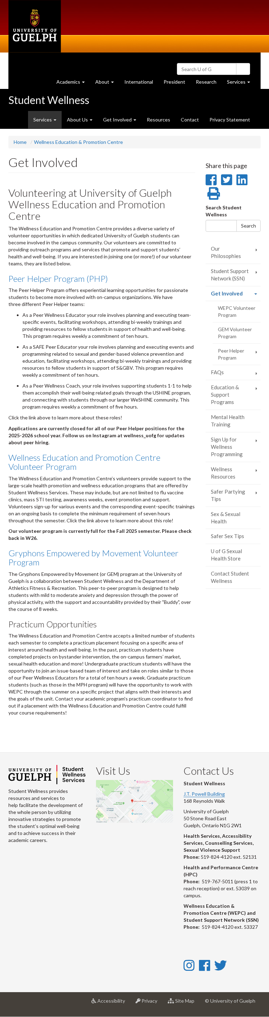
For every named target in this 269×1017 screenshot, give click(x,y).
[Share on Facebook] (211, 179)
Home (20, 142)
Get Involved (236, 295)
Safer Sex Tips (227, 536)
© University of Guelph (230, 1001)
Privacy (151, 1003)
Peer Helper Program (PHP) (58, 278)
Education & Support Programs (225, 394)
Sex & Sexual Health (225, 517)
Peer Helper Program (231, 354)
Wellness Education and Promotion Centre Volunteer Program (84, 462)
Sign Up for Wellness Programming (227, 447)
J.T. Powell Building (204, 794)
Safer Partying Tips (228, 495)
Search (248, 226)
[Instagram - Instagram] (189, 965)
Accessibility (113, 1003)
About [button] (107, 83)
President (174, 82)
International (138, 82)
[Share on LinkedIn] (241, 179)
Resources (158, 120)
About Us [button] (78, 120)
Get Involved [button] (118, 120)
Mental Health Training (227, 420)
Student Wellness (48, 99)
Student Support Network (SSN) (230, 274)
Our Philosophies (226, 252)
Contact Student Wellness (230, 577)
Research (209, 83)
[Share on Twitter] (226, 179)
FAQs (217, 372)
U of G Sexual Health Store (226, 555)
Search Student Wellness (224, 210)
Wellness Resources (223, 473)
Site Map (187, 1003)
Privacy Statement (229, 120)
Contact (190, 120)
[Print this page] (213, 193)
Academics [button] (73, 83)
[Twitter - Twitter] (220, 965)
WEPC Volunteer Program (236, 311)
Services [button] (241, 83)
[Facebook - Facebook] (204, 965)
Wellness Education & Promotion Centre (78, 142)
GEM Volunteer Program (235, 332)
